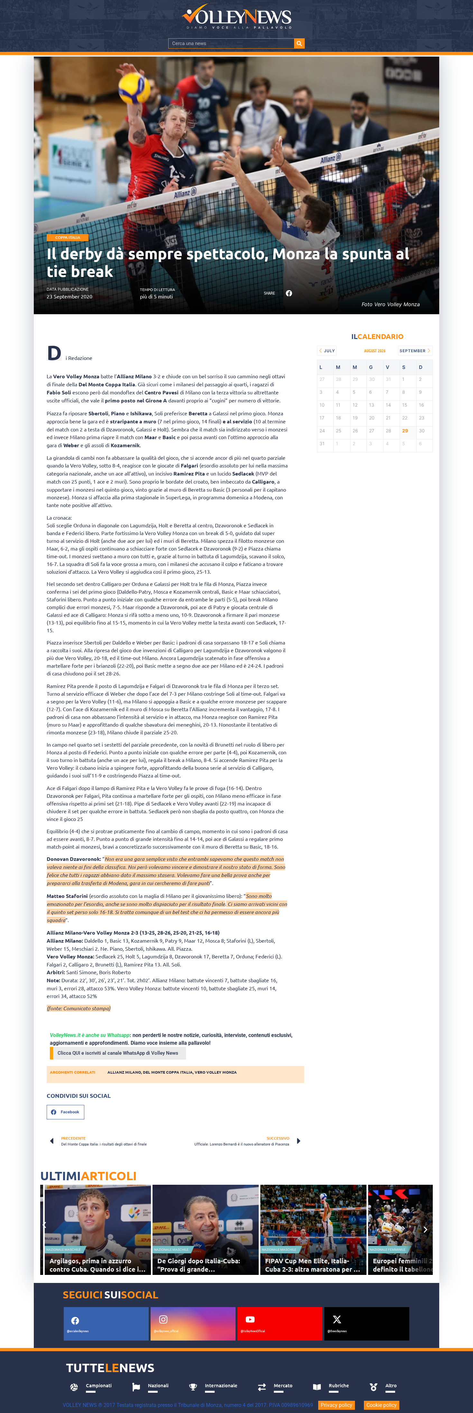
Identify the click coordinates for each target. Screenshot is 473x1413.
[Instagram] (163, 1319)
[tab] (94, 1387)
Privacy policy (336, 1405)
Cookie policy (381, 1405)
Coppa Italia (67, 237)
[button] (289, 293)
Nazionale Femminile (387, 1249)
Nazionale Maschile (63, 1249)
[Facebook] (75, 1321)
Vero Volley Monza (216, 1072)
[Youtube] (250, 1319)
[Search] (299, 43)
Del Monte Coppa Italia (168, 1072)
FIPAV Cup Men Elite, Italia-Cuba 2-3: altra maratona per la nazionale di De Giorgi (312, 1269)
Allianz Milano (124, 1072)
